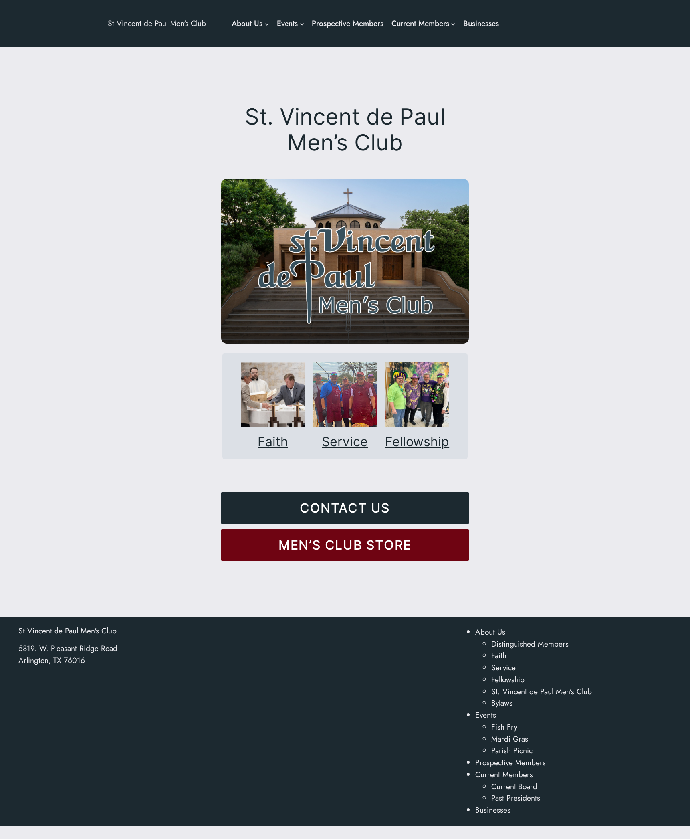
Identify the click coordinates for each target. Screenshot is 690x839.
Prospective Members (510, 762)
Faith (273, 441)
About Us (490, 631)
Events (485, 714)
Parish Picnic (512, 750)
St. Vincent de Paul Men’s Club (541, 691)
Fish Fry (504, 726)
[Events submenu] (302, 23)
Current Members (504, 774)
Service (345, 441)
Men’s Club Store (345, 545)
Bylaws (501, 702)
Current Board (514, 786)
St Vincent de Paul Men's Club (157, 23)
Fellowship (417, 441)
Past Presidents (515, 797)
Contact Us (345, 508)
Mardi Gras (509, 738)
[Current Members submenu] (453, 23)
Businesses (492, 809)
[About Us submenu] (266, 23)
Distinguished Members (530, 643)
